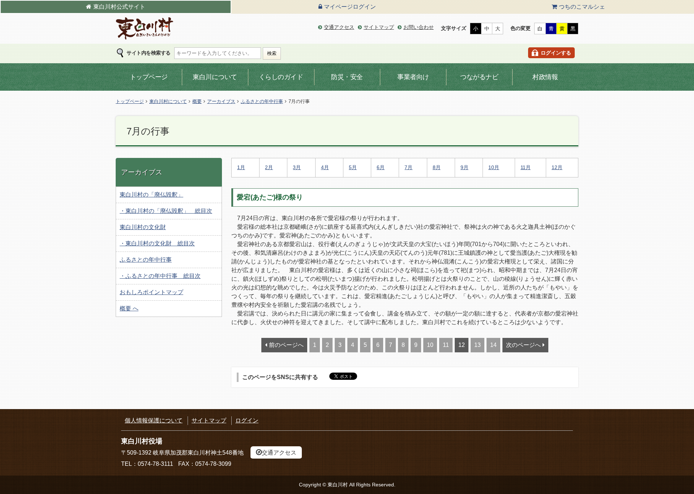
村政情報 (545, 77)
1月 (241, 167)
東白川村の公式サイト (145, 28)
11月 (525, 167)
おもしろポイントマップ (151, 292)
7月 (408, 167)
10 (430, 345)
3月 (297, 167)
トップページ (149, 77)
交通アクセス (339, 27)
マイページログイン (350, 7)
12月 (557, 167)
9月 (464, 167)
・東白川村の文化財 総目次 (157, 243)
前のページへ (286, 345)
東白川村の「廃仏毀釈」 (151, 195)
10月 (493, 167)
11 (446, 345)
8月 (437, 167)
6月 (381, 167)
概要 (197, 101)
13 (477, 345)
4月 (325, 167)
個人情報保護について (154, 420)
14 (493, 345)
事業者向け (413, 77)
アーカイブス (221, 101)
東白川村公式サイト (119, 7)
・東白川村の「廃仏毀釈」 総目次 (166, 211)
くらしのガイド (281, 77)
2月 (269, 167)
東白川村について (168, 101)
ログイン (246, 420)
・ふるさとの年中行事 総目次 (160, 276)
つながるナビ (479, 77)
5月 (353, 167)
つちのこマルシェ (582, 7)
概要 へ (129, 308)
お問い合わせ (418, 27)
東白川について (215, 77)
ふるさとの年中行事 (262, 101)
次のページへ (523, 345)
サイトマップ (379, 27)
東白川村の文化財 (143, 227)
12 (461, 345)
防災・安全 (347, 77)
